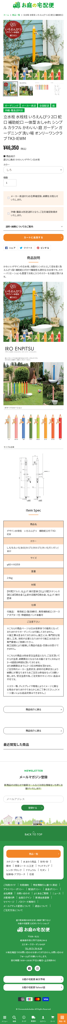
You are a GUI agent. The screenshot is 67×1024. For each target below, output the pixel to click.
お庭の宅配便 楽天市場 (33, 979)
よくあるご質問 (41, 893)
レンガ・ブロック (14, 870)
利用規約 (24, 885)
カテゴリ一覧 (12, 861)
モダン (43, 870)
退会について (41, 906)
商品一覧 (16, 14)
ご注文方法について (13, 910)
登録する (32, 807)
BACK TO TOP (33, 834)
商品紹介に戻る (33, 709)
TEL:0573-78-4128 (33, 948)
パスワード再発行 (26, 902)
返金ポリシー (51, 889)
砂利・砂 (44, 861)
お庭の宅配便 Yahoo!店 (33, 987)
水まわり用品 (29, 861)
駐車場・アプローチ (15, 874)
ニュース (56, 893)
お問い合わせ (23, 893)
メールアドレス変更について (17, 906)
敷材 (8, 866)
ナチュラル (31, 870)
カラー (6, 164)
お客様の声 (8, 897)
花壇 (31, 874)
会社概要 (8, 893)
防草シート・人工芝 (24, 866)
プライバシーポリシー (13, 889)
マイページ (8, 902)
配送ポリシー (34, 889)
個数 (5, 177)
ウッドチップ (43, 866)
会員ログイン (25, 897)
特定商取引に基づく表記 (45, 885)
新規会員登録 (42, 897)
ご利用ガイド (9, 885)
